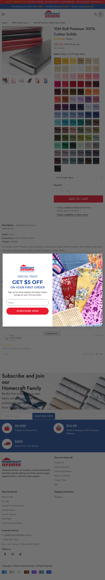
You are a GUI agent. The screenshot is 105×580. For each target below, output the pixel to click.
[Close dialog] (99, 257)
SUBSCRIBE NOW (28, 311)
